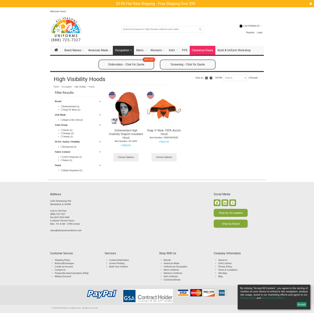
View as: (199, 78)
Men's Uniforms (171, 270)
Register (250, 32)
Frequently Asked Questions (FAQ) (71, 273)
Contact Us (60, 270)
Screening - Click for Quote (188, 64)
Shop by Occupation (231, 212)
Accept (301, 304)
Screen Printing (116, 263)
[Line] (211, 78)
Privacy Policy (225, 266)
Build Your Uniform (118, 266)
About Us (222, 260)
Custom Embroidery (119, 260)
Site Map (222, 273)
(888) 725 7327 (57, 214)
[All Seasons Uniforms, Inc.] (66, 27)
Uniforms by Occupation (175, 266)
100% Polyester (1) (72, 157)
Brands (167, 260)
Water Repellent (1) (72, 170)
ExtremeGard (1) (71, 106)
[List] (206, 78)
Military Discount (63, 276)
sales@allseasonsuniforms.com (66, 230)
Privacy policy (248, 297)
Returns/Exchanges (64, 263)
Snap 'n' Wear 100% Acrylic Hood (164, 132)
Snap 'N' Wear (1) (71, 110)
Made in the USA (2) (73, 120)
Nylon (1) (67, 160)
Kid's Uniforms (171, 276)
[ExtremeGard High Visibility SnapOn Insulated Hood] (126, 109)
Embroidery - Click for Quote (131, 63)
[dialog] (274, 297)
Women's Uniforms (173, 273)
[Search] (200, 29)
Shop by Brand (230, 223)
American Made (171, 263)
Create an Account (64, 266)
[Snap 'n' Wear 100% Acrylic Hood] (164, 109)
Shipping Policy (62, 260)
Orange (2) (68, 133)
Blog (220, 276)
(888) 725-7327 (66, 40)
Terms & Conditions (227, 270)
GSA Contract (225, 263)
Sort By (218, 77)
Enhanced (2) (70, 147)
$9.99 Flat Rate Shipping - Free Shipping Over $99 (155, 3)
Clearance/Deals (172, 279)
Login (260, 32)
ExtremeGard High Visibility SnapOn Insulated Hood (126, 134)
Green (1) (68, 130)
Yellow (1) (68, 136)
